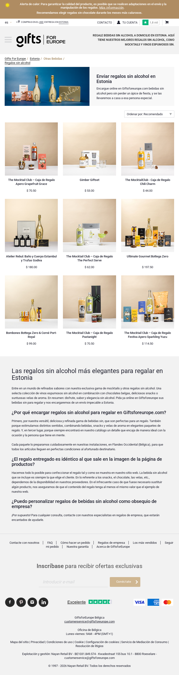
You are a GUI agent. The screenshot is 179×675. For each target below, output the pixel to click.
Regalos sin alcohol (17, 63)
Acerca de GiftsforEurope (113, 546)
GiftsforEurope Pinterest (21, 602)
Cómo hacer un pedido (75, 542)
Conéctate (123, 581)
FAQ (50, 542)
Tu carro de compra (167, 22)
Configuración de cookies (102, 642)
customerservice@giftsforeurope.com (89, 621)
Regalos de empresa (111, 542)
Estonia (64, 22)
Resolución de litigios (89, 646)
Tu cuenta (130, 22)
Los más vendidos (145, 542)
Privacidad (38, 642)
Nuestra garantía (78, 546)
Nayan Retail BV (61, 654)
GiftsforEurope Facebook (10, 602)
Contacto (104, 22)
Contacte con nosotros (24, 542)
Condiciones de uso (59, 642)
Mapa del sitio (19, 642)
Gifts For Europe (15, 58)
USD (41, 22)
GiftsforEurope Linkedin (43, 602)
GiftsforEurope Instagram (32, 602)
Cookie (79, 642)
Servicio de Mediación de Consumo (144, 642)
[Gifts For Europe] (8, 39)
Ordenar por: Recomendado (145, 114)
